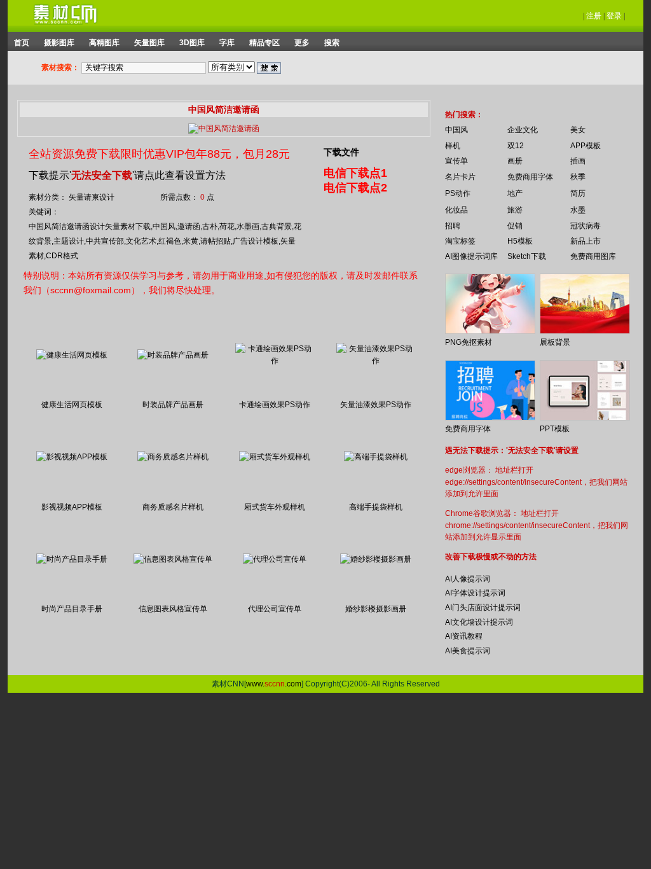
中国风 (456, 129)
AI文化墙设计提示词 (479, 622)
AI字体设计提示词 (475, 592)
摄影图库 (59, 42)
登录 (614, 15)
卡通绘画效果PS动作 (274, 404)
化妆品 (456, 209)
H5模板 (520, 241)
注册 (593, 15)
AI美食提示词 (467, 650)
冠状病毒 (585, 225)
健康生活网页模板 (71, 404)
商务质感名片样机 (172, 507)
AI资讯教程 (464, 636)
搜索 (331, 42)
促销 (515, 225)
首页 (21, 42)
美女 (578, 129)
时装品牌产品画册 (172, 404)
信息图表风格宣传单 (173, 608)
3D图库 (192, 42)
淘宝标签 (460, 241)
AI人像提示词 (467, 578)
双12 (515, 145)
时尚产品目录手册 (71, 608)
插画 (578, 160)
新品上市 (585, 241)
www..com (273, 683)
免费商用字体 (530, 176)
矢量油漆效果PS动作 (375, 404)
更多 (302, 42)
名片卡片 (460, 176)
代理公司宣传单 (274, 608)
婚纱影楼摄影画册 (375, 608)
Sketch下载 (526, 256)
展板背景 (555, 342)
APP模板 (585, 145)
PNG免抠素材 (468, 342)
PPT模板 (555, 428)
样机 (452, 145)
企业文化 (522, 129)
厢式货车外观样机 (274, 507)
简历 (578, 193)
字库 (227, 42)
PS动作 (457, 193)
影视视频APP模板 (71, 507)
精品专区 (264, 42)
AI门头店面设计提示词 (483, 607)
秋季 (578, 176)
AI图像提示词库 (471, 256)
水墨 (578, 209)
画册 (515, 160)
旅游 (515, 209)
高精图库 (104, 42)
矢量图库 (149, 42)
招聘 (452, 225)
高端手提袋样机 (375, 507)
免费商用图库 (593, 256)
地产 (515, 193)
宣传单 (456, 160)
